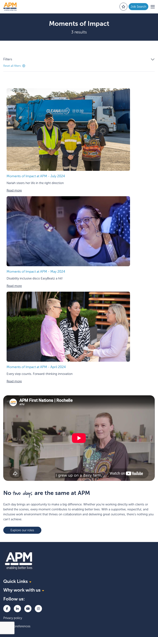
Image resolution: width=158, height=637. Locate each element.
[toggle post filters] (153, 59)
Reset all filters (12, 65)
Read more (14, 190)
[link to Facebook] (6, 608)
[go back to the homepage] (10, 6)
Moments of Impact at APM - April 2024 (36, 367)
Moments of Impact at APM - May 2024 (36, 271)
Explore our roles (22, 530)
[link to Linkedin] (17, 608)
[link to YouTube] (27, 608)
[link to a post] (68, 129)
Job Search (138, 6)
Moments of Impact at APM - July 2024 (36, 176)
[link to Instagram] (38, 608)
